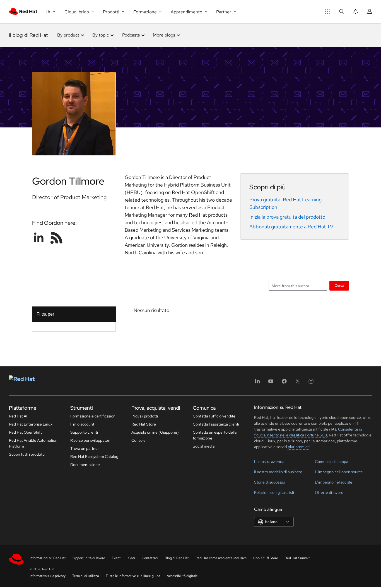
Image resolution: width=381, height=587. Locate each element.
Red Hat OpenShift (25, 432)
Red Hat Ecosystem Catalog (94, 456)
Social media (203, 446)
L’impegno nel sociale (333, 482)
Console (138, 440)
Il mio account (82, 424)
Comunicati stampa (331, 461)
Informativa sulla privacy (48, 576)
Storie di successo (269, 482)
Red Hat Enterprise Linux (30, 424)
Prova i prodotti (144, 416)
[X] (297, 383)
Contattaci (150, 558)
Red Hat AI (18, 416)
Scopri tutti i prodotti (27, 454)
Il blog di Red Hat (28, 35)
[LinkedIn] (257, 383)
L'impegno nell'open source (339, 471)
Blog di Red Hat (177, 558)
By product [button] (68, 35)
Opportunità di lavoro (89, 558)
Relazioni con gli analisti (274, 492)
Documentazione (85, 464)
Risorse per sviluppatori (90, 440)
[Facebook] (284, 383)
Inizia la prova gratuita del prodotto (287, 217)
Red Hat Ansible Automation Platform (33, 443)
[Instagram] (311, 383)
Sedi (131, 558)
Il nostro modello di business (278, 471)
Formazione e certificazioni (93, 416)
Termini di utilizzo (85, 576)
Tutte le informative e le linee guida (133, 576)
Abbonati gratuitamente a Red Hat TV (291, 226)
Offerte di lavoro (329, 492)
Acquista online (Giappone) (155, 432)
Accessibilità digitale (182, 576)
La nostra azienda (269, 461)
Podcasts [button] (131, 35)
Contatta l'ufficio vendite (214, 416)
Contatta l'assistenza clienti (216, 424)
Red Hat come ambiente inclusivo (221, 558)
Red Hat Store (143, 424)
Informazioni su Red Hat (48, 558)
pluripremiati (299, 446)
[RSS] (56, 237)
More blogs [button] (164, 35)
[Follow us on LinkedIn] (38, 237)
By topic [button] (100, 35)
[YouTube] (270, 383)
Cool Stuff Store (265, 558)
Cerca (339, 285)
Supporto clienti (84, 432)
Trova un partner (84, 448)
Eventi (117, 558)
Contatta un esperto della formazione (215, 435)
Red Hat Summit (297, 558)
